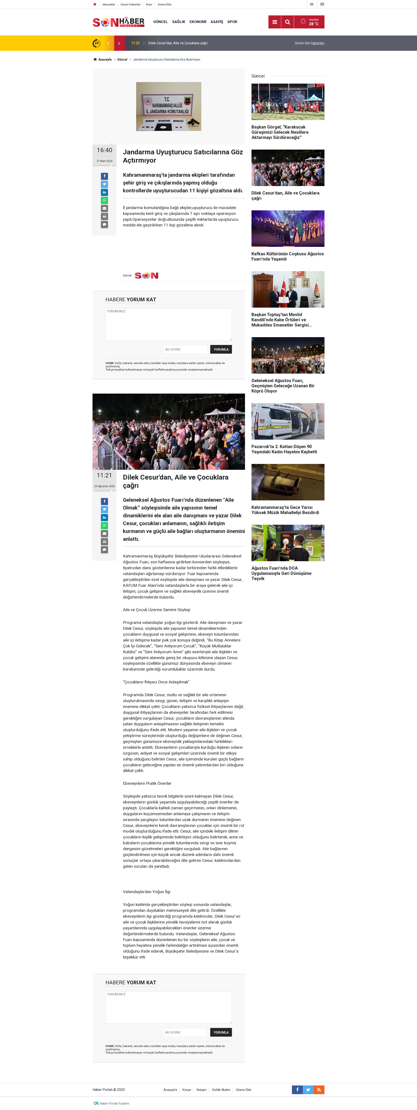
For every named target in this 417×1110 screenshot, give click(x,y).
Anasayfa (170, 1090)
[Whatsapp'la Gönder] (104, 200)
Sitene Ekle (164, 4)
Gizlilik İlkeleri (221, 1090)
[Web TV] (311, 4)
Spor (232, 22)
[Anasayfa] (95, 4)
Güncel (160, 22)
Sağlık (178, 22)
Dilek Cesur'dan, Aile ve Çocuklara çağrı (178, 43)
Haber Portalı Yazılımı (114, 1103)
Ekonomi (198, 22)
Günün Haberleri (131, 4)
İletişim (202, 1090)
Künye (186, 1090)
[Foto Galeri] (322, 4)
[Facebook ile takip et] (297, 1089)
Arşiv (149, 4)
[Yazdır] (104, 216)
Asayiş (217, 22)
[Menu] (275, 22)
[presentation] (108, 43)
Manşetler (109, 4)
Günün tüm (309, 43)
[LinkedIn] (104, 192)
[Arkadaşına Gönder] (104, 208)
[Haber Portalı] (119, 22)
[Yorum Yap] (104, 224)
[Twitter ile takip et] (308, 1089)
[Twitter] (104, 184)
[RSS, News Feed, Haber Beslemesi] (319, 1089)
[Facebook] (104, 176)
